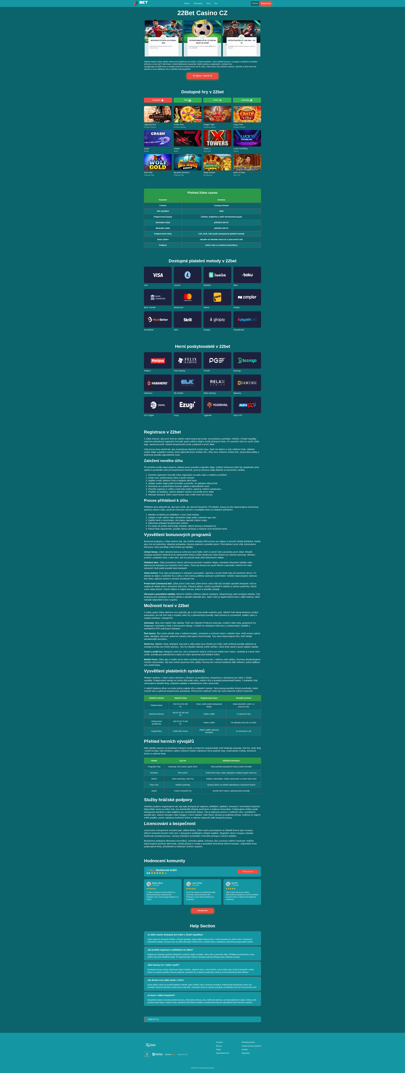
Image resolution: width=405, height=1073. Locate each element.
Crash (215, 100)
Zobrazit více (202, 910)
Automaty (245, 100)
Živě (186, 100)
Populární (156, 100)
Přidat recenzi (248, 871)
